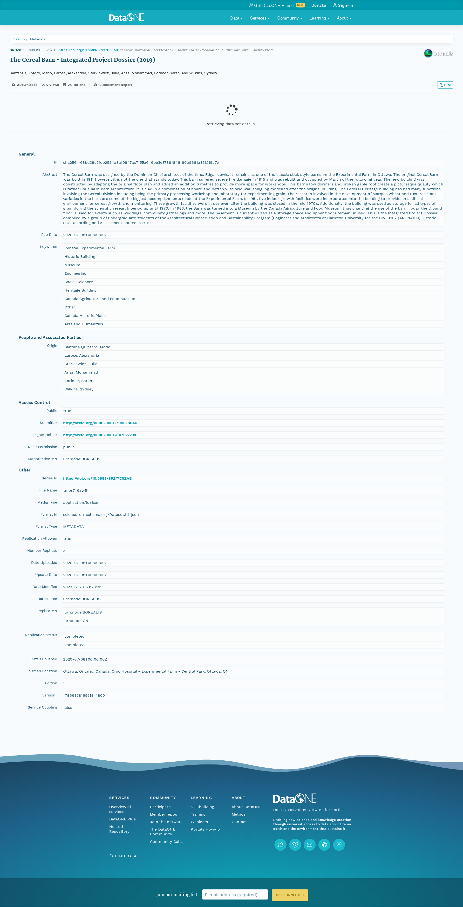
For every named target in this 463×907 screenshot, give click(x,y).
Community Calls (166, 841)
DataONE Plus (122, 819)
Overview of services (120, 809)
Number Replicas (42, 550)
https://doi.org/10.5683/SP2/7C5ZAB (88, 50)
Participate (160, 807)
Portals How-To (205, 829)
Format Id (49, 514)
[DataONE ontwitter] (280, 845)
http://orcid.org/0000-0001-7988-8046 (100, 423)
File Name (48, 490)
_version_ (49, 695)
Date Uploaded (44, 562)
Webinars (199, 821)
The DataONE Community (162, 831)
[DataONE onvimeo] (295, 845)
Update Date (46, 575)
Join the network (166, 821)
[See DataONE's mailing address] (339, 845)
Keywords (48, 247)
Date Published (44, 659)
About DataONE (247, 807)
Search (19, 39)
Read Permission (42, 447)
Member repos (163, 814)
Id (55, 162)
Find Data (125, 856)
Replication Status (41, 635)
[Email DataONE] (310, 845)
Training (198, 814)
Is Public (49, 411)
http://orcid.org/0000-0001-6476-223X (99, 435)
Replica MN (47, 611)
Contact (239, 821)
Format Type (46, 526)
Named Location (43, 671)
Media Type (47, 502)
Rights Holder (45, 435)
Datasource (47, 599)
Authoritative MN (42, 459)
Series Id (49, 478)
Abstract (49, 174)
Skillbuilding (202, 807)
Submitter (48, 423)
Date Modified (45, 587)
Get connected (290, 895)
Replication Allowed (39, 538)
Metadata (38, 39)
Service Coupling (42, 707)
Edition (51, 683)
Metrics (238, 814)
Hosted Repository (119, 829)
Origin (52, 345)
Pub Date (49, 234)
